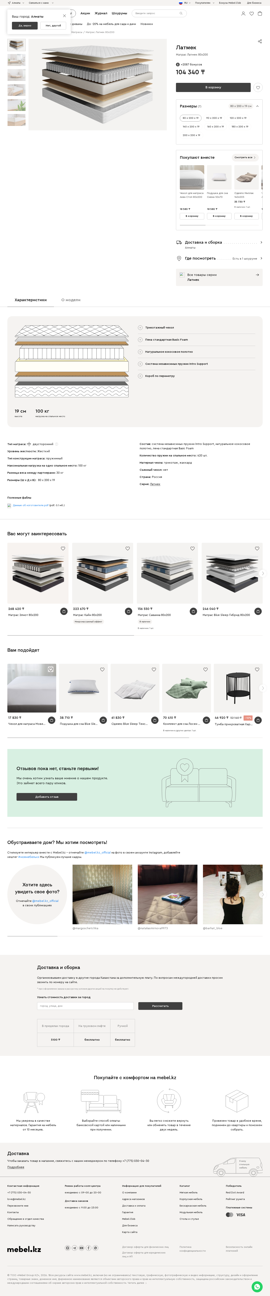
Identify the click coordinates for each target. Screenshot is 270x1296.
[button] (243, 13)
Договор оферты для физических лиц (145, 1247)
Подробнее (15, 1167)
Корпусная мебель (191, 1199)
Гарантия (127, 1212)
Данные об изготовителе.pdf (30, 505)
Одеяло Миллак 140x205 (244, 195)
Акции (85, 13)
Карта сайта (129, 1232)
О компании (129, 1192)
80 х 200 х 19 (191, 118)
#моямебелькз (28, 857)
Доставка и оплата (133, 1206)
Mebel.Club (128, 1219)
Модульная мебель (191, 1212)
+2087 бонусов (191, 64)
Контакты (13, 1212)
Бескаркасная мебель (193, 1206)
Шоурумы (119, 13)
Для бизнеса (130, 1225)
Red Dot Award (235, 1192)
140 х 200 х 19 (191, 126)
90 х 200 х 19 (214, 118)
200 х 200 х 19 (191, 135)
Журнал (101, 13)
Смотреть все (243, 157)
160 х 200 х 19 (215, 126)
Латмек (155, 484)
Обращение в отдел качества (25, 1219)
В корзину (213, 87)
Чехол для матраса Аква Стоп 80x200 (192, 195)
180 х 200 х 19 (240, 126)
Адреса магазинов (133, 1199)
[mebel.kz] (24, 1249)
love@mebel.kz (16, 1199)
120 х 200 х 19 (238, 118)
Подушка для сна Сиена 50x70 (217, 195)
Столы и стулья (189, 1219)
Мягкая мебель (189, 1192)
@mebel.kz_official (97, 852)
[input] (159, 13)
